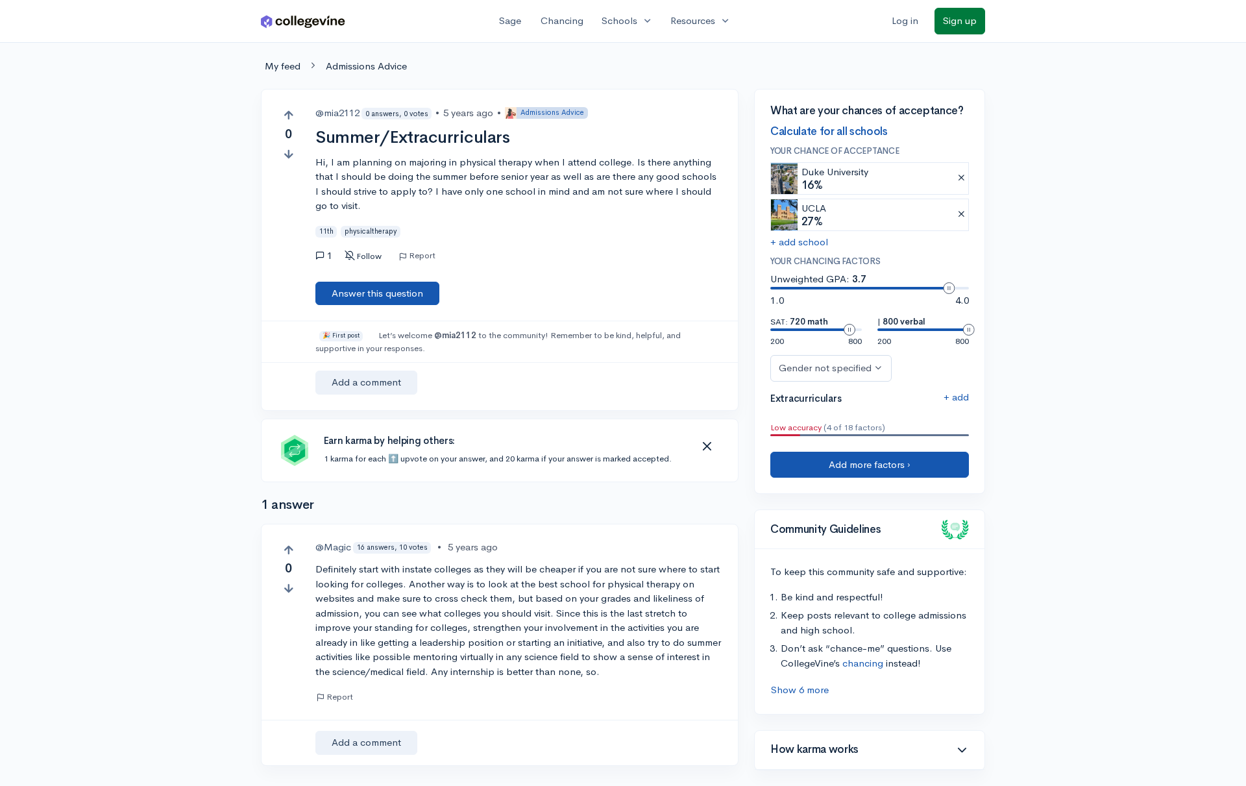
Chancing (562, 20)
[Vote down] (288, 154)
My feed (282, 66)
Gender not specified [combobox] (825, 368)
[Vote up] (288, 115)
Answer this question (377, 293)
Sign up (960, 20)
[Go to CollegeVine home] (303, 21)
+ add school (799, 242)
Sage (510, 20)
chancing (862, 663)
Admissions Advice (366, 66)
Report (422, 256)
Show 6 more (800, 689)
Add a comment (366, 382)
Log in (905, 20)
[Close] (706, 446)
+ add (956, 397)
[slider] (949, 288)
